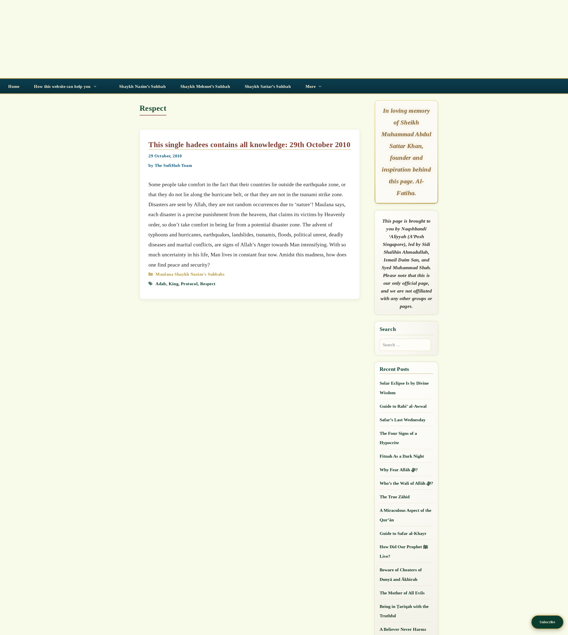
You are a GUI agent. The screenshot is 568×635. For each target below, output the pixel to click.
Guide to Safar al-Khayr (403, 533)
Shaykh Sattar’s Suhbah (268, 86)
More (311, 86)
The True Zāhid (395, 496)
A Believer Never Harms (403, 629)
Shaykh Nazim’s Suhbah (142, 86)
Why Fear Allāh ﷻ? (399, 469)
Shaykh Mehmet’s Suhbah (205, 86)
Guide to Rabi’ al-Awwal (403, 406)
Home (13, 86)
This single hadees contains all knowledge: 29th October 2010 (249, 144)
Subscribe (547, 622)
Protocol (189, 283)
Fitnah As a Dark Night (402, 456)
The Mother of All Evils (402, 592)
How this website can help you (62, 86)
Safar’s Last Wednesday (403, 419)
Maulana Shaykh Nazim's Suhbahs (190, 274)
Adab (161, 283)
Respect (208, 283)
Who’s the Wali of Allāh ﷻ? (406, 483)
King (174, 283)
